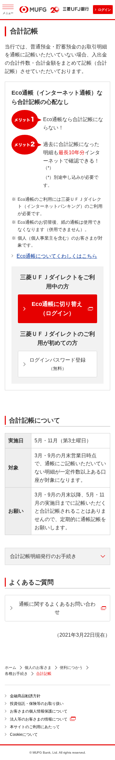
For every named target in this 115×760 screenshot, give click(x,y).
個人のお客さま (38, 667)
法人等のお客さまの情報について (38, 719)
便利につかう (71, 667)
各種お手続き (16, 673)
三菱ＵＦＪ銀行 (76, 9)
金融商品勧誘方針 (25, 696)
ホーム (10, 667)
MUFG (32, 10)
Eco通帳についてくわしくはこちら (57, 256)
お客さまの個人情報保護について (38, 711)
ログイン (104, 9)
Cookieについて (24, 734)
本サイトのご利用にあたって (35, 727)
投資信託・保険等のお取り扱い (37, 703)
